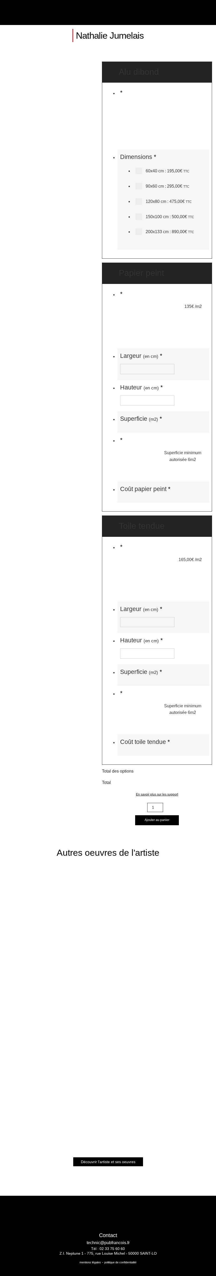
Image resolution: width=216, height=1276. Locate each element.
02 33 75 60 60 (112, 1249)
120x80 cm (168, 201)
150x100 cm (169, 216)
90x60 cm (167, 186)
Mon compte (183, 13)
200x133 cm (169, 231)
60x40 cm (167, 171)
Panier (196, 13)
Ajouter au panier (157, 820)
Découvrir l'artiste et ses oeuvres (108, 1162)
